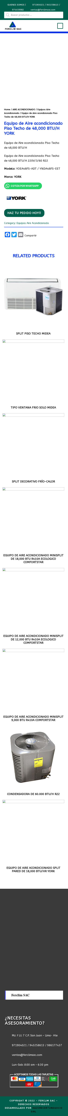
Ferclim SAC (20, 995)
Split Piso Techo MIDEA (33, 333)
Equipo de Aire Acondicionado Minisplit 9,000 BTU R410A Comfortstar (33, 718)
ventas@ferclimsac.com (43, 9)
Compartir (31, 235)
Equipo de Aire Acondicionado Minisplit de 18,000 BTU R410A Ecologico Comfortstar (33, 559)
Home (7, 109)
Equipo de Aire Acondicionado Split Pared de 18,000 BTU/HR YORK (33, 869)
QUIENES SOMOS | (16, 4)
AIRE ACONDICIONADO (24, 109)
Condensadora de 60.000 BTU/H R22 (33, 794)
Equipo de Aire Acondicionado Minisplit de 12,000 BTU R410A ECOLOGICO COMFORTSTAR (33, 639)
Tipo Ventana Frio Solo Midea (33, 407)
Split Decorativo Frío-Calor (33, 481)
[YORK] (16, 198)
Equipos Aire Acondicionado (33, 223)
